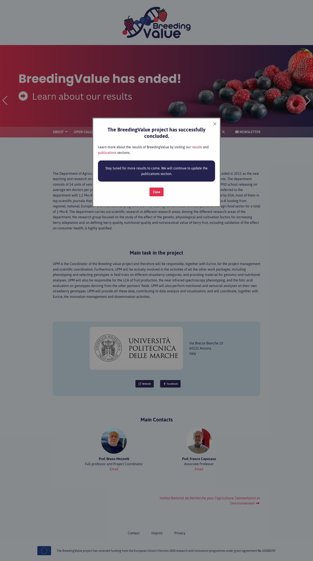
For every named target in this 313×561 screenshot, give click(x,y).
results (197, 147)
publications (107, 152)
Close (156, 192)
